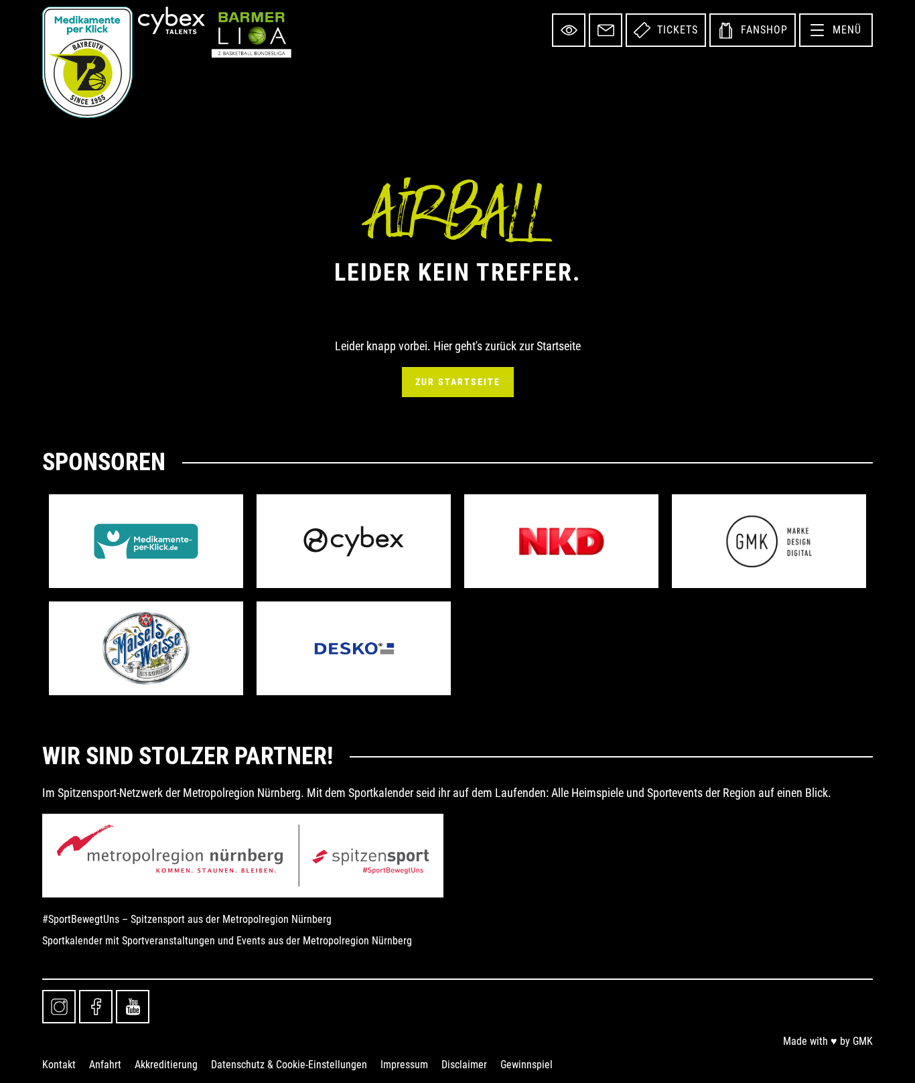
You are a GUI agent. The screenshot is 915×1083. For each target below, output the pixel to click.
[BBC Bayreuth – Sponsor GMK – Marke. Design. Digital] (769, 541)
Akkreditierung (166, 1064)
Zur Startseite (457, 381)
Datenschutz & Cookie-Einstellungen (289, 1064)
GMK (863, 1041)
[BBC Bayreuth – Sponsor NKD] (561, 541)
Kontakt (59, 1064)
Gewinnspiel (526, 1064)
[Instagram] (59, 1006)
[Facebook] (96, 1006)
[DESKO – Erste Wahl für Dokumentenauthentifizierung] (354, 648)
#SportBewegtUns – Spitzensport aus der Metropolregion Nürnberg (187, 919)
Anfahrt (105, 1064)
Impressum (404, 1064)
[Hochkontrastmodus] (568, 30)
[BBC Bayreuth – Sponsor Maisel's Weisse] (146, 648)
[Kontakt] (605, 30)
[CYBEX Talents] (171, 20)
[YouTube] (132, 1006)
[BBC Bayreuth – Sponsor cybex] (354, 541)
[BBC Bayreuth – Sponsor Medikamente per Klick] (146, 541)
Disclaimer (464, 1064)
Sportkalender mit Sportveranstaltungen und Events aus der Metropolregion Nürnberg (227, 940)
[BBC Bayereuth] (87, 62)
